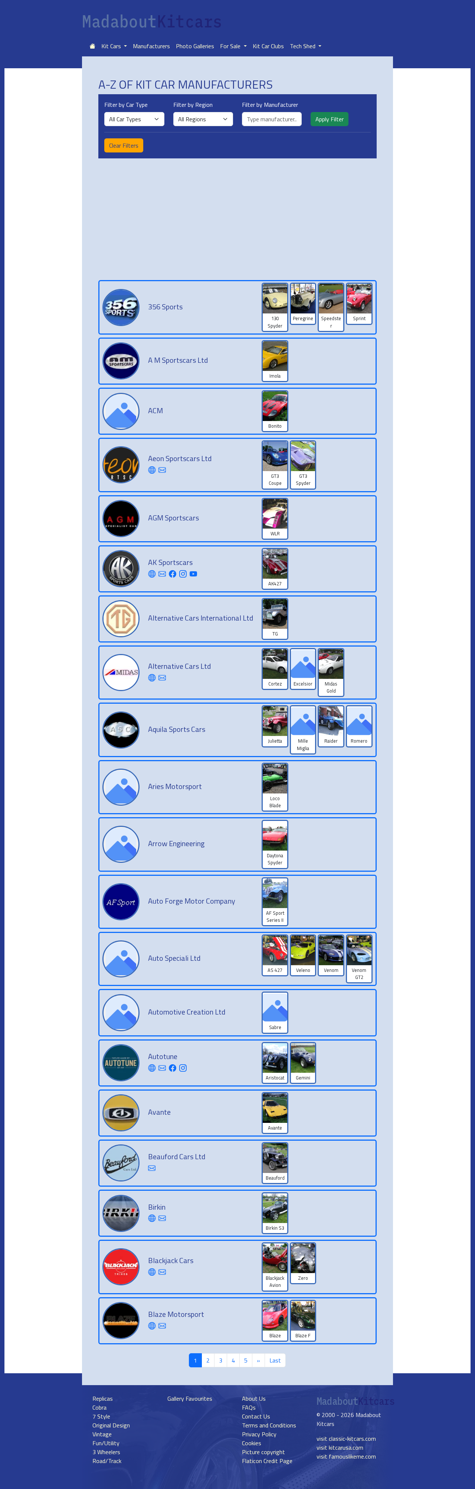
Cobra (99, 1407)
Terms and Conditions (269, 1425)
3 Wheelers (106, 1451)
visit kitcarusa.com (340, 1447)
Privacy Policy (259, 1434)
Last (275, 1360)
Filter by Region (193, 104)
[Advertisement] (237, 219)
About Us (254, 1398)
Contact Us (256, 1416)
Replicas (102, 1398)
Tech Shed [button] (303, 46)
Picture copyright (263, 1451)
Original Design (111, 1425)
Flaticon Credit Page (267, 1460)
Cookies (251, 1443)
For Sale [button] (231, 46)
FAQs (249, 1407)
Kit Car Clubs (268, 46)
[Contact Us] (162, 470)
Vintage (102, 1434)
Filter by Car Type (126, 104)
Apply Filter (329, 119)
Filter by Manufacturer (270, 104)
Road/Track (106, 1460)
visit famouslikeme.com (346, 1456)
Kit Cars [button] (111, 46)
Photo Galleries (195, 46)
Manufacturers (151, 46)
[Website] (151, 470)
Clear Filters (123, 145)
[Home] (92, 46)
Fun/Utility (105, 1443)
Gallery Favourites (189, 1398)
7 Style (101, 1416)
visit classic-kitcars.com (346, 1438)
